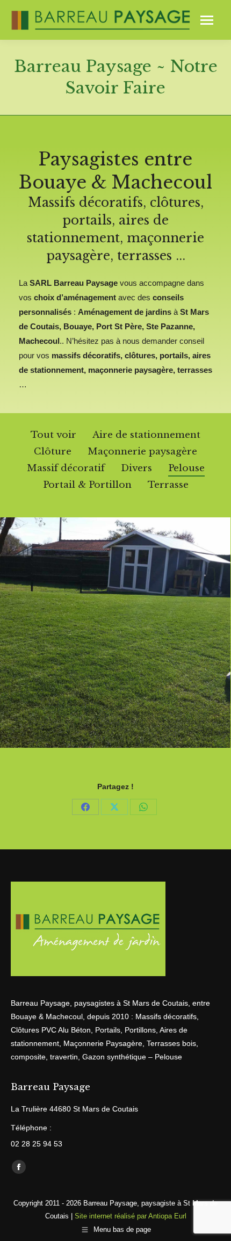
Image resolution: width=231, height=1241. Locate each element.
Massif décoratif (66, 468)
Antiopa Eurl (167, 1216)
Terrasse (168, 484)
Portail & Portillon (87, 484)
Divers (136, 468)
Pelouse (186, 468)
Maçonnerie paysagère (142, 451)
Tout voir (53, 435)
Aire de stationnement (146, 435)
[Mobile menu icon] (206, 20)
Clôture (52, 451)
